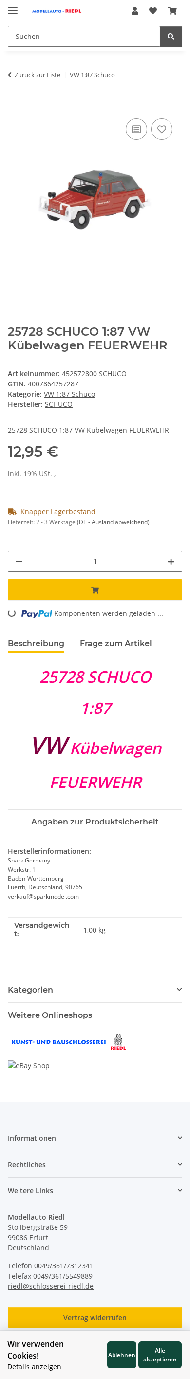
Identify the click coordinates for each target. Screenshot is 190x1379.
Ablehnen (121, 1355)
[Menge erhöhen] (171, 561)
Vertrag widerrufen (95, 1317)
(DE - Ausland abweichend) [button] (113, 522)
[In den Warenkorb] (15, 105)
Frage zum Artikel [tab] (116, 643)
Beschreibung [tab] (36, 643)
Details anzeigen (34, 1366)
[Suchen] (171, 36)
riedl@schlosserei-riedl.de (51, 1286)
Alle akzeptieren (160, 1354)
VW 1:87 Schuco (69, 394)
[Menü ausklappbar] (13, 6)
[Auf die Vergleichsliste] (136, 129)
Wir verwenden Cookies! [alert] (35, 1350)
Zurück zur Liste (37, 74)
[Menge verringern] (19, 561)
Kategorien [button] (30, 990)
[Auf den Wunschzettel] (161, 129)
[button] (135, 10)
